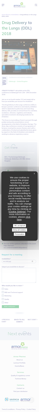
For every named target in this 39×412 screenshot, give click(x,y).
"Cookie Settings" (17, 211)
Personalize (19, 234)
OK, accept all (19, 226)
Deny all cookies (19, 230)
